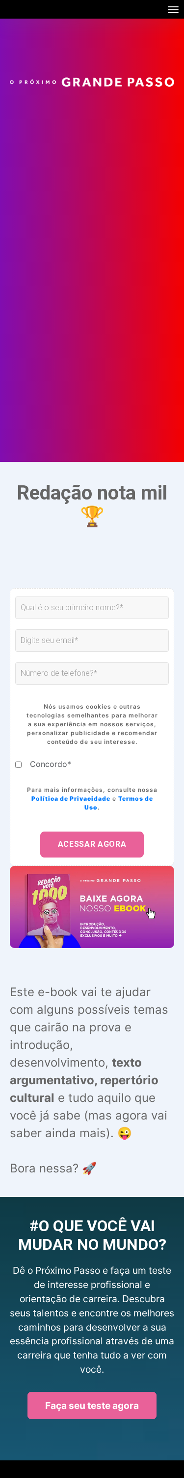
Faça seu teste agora (92, 1405)
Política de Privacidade (70, 798)
